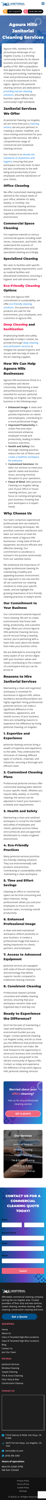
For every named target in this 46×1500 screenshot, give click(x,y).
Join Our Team (9, 1352)
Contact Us (7, 1348)
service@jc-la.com (14, 1450)
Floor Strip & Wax (23, 1165)
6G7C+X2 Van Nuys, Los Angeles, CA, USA (24, 1444)
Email (5, 1243)
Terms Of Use (23, 1484)
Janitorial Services (23, 1144)
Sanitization (13, 329)
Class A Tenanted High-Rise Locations (20, 1337)
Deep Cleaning (16, 324)
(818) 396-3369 (35, 11)
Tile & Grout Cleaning (23, 1160)
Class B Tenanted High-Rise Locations (20, 1340)
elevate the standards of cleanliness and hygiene (19, 158)
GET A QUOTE (15, 11)
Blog (4, 1344)
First (3, 1229)
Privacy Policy (23, 1480)
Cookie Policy (23, 1487)
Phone (5, 1255)
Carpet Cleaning (23, 1155)
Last (25, 1229)
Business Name (10, 1233)
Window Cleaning (23, 1149)
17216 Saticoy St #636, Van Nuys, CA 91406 (23, 1436)
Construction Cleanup (23, 1171)
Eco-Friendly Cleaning (22, 286)
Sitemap (23, 1491)
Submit (23, 1270)
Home (5, 1329)
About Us (6, 1333)
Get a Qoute (19, 1316)
